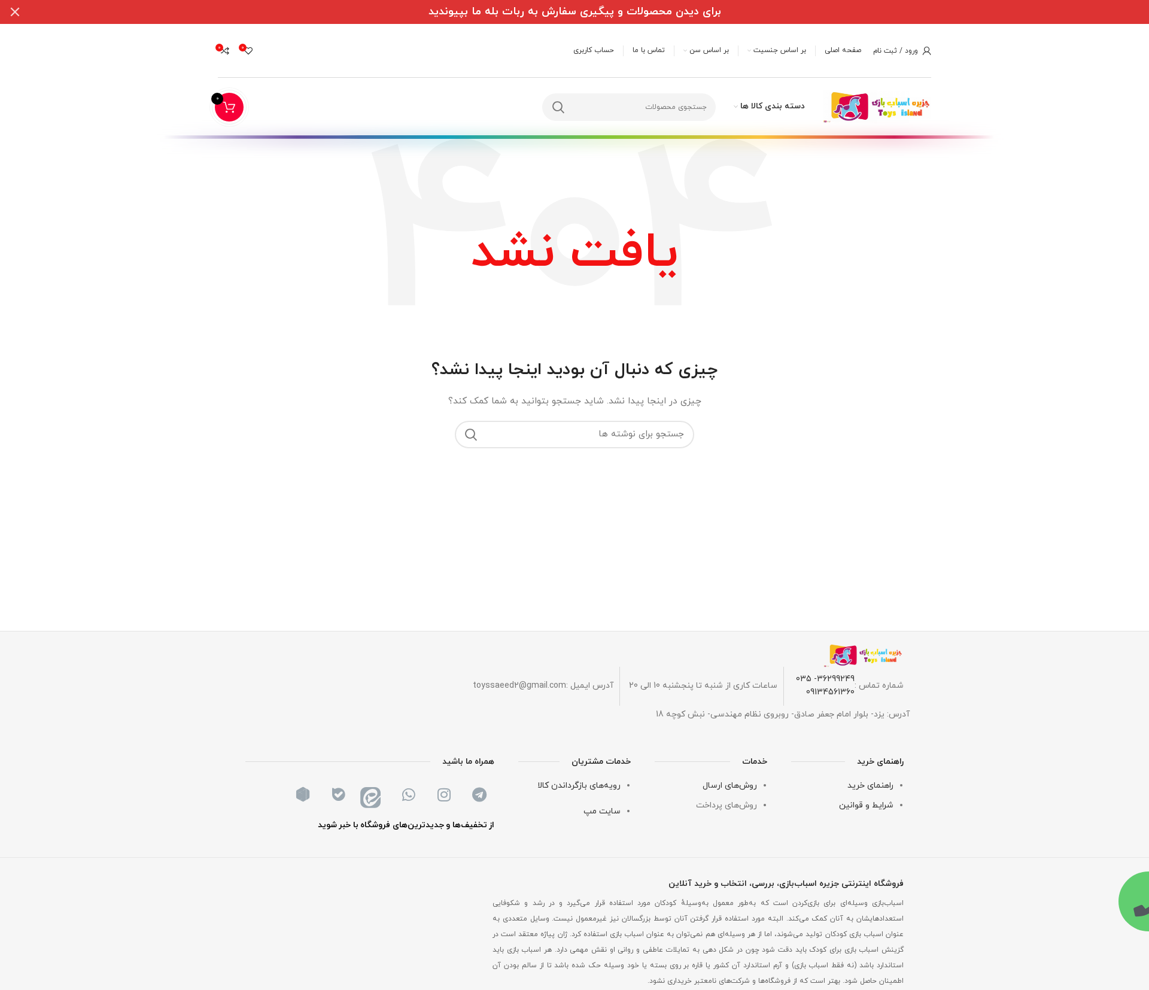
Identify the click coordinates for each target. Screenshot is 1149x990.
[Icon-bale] (338, 794)
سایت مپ (602, 811)
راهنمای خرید (870, 785)
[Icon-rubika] (303, 794)
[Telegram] (479, 794)
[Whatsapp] (409, 794)
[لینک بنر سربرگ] (592, 12)
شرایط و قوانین (866, 805)
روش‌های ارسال (730, 785)
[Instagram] (444, 794)
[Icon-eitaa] (373, 794)
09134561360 (830, 692)
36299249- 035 (825, 679)
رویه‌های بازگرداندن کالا (579, 785)
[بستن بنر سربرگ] (15, 12)
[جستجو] (558, 107)
